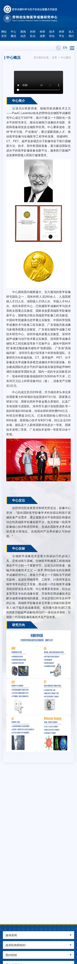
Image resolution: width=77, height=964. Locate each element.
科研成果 (42, 33)
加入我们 (71, 33)
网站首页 (4, 33)
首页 (54, 57)
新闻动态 (23, 33)
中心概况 (13, 33)
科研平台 (61, 33)
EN (65, 47)
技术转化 (52, 33)
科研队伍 (32, 33)
